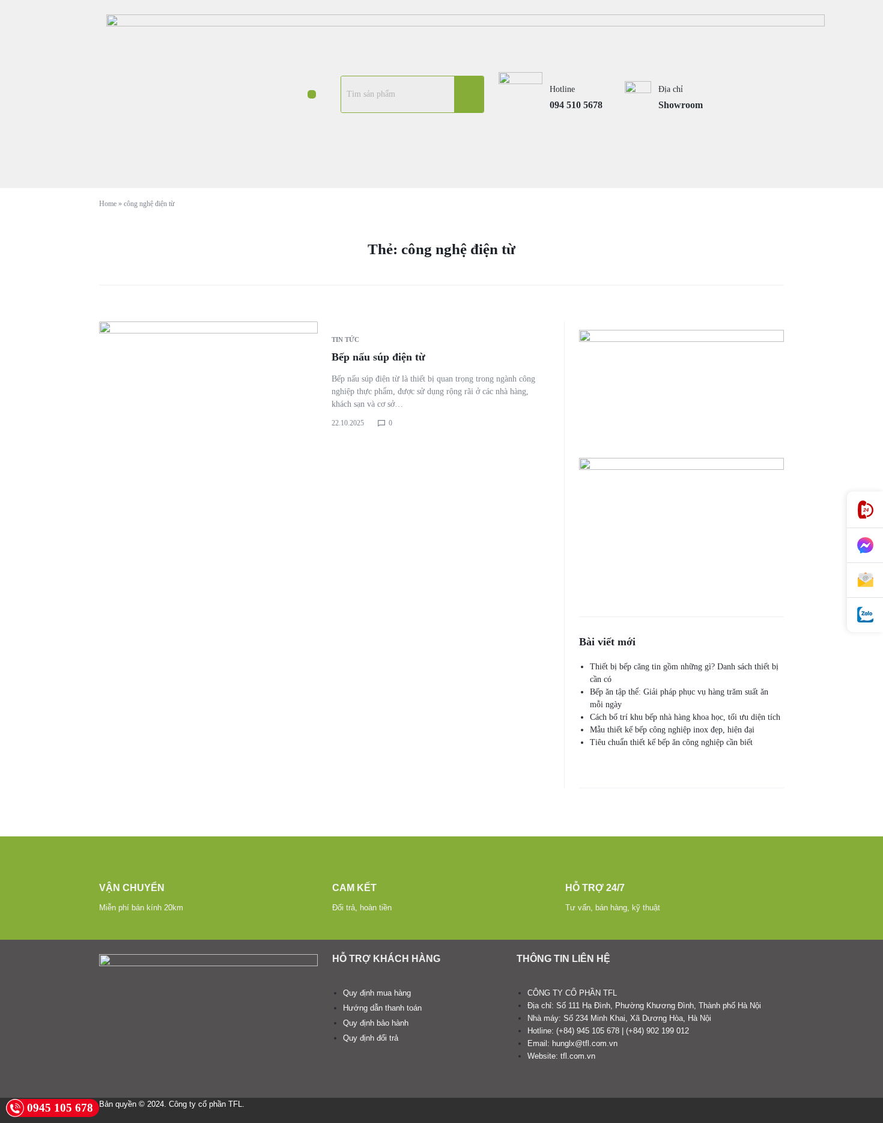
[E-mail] (865, 580)
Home (108, 203)
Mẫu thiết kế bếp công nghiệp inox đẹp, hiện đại (672, 729)
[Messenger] (865, 545)
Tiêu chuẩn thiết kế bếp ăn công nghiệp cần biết (671, 742)
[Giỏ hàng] (754, 94)
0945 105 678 (60, 1107)
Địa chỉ (670, 89)
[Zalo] (865, 615)
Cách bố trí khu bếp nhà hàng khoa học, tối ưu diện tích (685, 717)
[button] (311, 94)
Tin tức (345, 339)
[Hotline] (865, 510)
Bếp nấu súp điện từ (378, 357)
